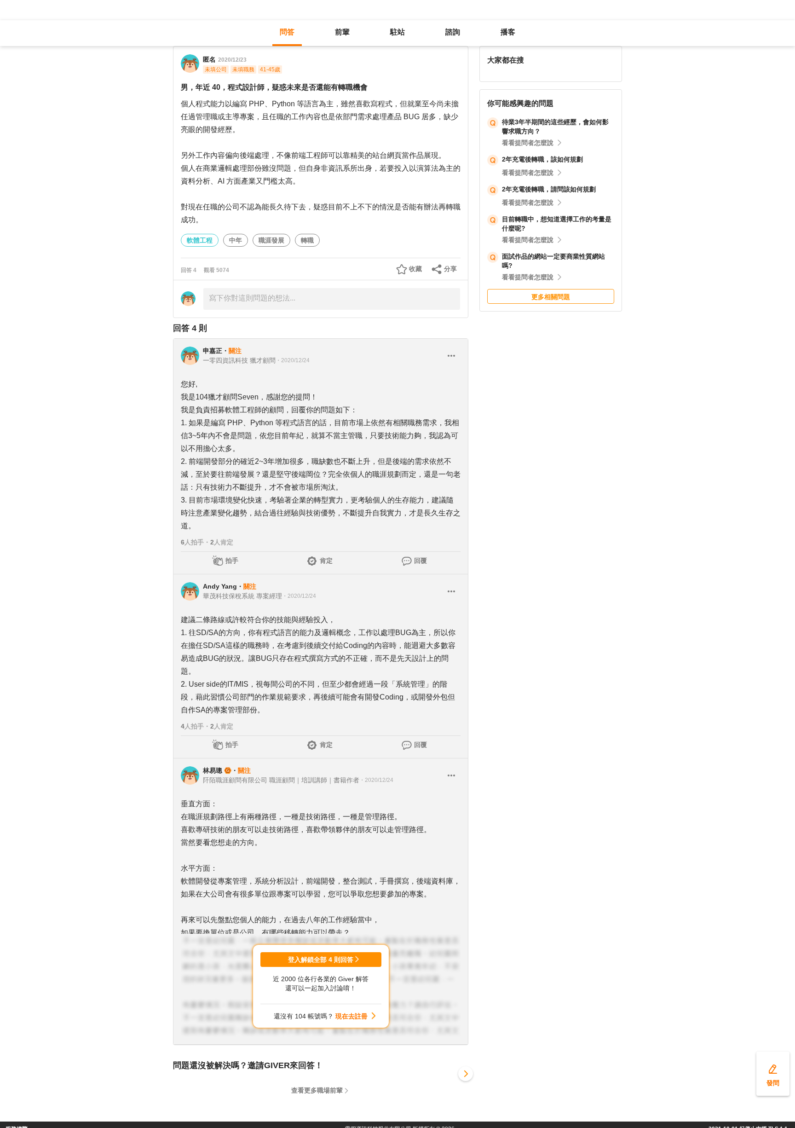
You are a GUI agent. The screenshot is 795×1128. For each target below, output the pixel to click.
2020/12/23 (232, 60)
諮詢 (452, 32)
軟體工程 (200, 240)
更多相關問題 (550, 297)
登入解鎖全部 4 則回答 (320, 959)
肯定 (326, 560)
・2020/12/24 (293, 360)
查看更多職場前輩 (317, 1090)
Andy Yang (220, 586)
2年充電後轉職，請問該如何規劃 (549, 189)
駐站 (397, 32)
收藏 (415, 268)
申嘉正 (212, 350)
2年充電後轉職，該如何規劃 (542, 159)
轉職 (307, 240)
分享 (450, 268)
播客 (508, 32)
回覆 (420, 560)
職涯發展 (271, 240)
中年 (235, 240)
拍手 (231, 560)
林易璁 (212, 770)
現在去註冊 (351, 1016)
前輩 (342, 32)
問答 (287, 32)
